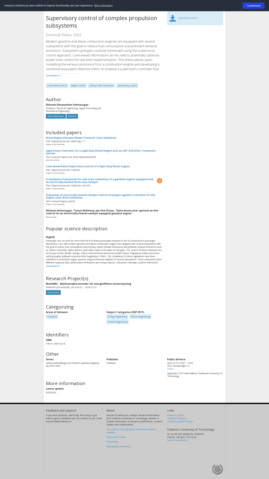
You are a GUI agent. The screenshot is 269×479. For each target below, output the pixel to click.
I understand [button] (253, 5)
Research (72, 116)
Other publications (56, 116)
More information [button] (103, 5)
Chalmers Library (175, 415)
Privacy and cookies (116, 437)
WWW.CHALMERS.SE (177, 440)
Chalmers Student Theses (180, 421)
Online (170, 368)
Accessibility (112, 441)
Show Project (53, 292)
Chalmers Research (177, 418)
